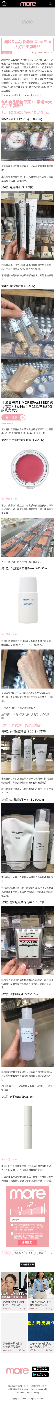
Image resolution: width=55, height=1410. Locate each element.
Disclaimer (20, 1392)
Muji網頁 (37, 95)
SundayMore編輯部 (8, 1308)
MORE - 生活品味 (35, 1350)
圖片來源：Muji (9, 499)
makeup (18, 1253)
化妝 (41, 1253)
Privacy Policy (33, 1392)
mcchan (33, 1308)
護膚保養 (7, 53)
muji (30, 1253)
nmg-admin (37, 52)
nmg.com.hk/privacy (32, 1227)
